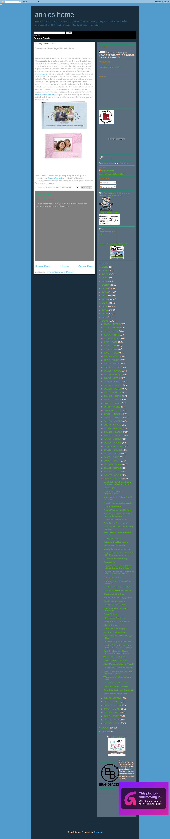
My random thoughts (114, 618)
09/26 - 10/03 (113, 371)
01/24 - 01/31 (112, 712)
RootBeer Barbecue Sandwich (119, 690)
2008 (106, 731)
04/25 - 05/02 (113, 450)
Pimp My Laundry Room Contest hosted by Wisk (117, 652)
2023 (105, 274)
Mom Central (55, 178)
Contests (124, 163)
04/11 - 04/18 (112, 457)
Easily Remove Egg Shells (117, 621)
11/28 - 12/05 (112, 338)
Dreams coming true (114, 594)
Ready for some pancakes (117, 549)
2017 (105, 296)
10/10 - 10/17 (112, 363)
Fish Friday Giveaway (114, 601)
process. (46, 94)
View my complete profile (111, 174)
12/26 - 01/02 (112, 324)
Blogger (98, 832)
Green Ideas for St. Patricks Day (118, 636)
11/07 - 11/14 (111, 349)
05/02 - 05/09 (113, 446)
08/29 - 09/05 (113, 385)
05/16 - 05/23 (113, 439)
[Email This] (82, 187)
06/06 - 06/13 (113, 428)
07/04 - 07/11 (112, 414)
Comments (108, 187)
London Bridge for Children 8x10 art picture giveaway (118, 646)
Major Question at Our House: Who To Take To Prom (119, 572)
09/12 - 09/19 (112, 378)
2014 (105, 306)
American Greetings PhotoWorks (114, 492)
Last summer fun (112, 506)
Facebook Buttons (112, 195)
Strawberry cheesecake (115, 693)
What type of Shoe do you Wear (117, 678)
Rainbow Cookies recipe (116, 542)
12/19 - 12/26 (112, 328)
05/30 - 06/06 (113, 432)
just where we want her (115, 632)
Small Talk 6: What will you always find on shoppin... (117, 483)
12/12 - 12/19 (111, 331)
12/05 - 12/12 (112, 335)
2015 (105, 303)
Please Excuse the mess (116, 660)
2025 (105, 267)
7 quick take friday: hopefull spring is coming (118, 515)
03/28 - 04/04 (113, 464)
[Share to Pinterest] (90, 187)
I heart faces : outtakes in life (118, 667)
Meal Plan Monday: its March (119, 664)
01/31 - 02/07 (112, 709)
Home (64, 266)
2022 (105, 278)
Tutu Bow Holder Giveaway (117, 590)
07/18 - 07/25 (112, 407)
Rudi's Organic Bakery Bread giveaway (118, 498)
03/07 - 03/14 (113, 475)
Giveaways (109, 163)
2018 (105, 292)
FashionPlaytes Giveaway (116, 686)
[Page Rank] (103, 53)
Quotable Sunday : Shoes (117, 683)
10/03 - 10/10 (112, 367)
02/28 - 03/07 (113, 479)
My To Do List (111, 625)
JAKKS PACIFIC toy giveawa (118, 597)
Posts (105, 183)
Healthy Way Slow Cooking (117, 587)
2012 (105, 314)
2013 (105, 310)
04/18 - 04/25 (112, 453)
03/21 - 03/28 (113, 468)
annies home (54, 14)
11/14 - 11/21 (110, 346)
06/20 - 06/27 (113, 421)
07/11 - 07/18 (112, 410)
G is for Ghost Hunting (115, 558)
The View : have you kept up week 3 (117, 582)
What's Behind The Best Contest (115, 609)
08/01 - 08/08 (113, 399)
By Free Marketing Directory (113, 244)
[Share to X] (86, 187)
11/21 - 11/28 (111, 342)
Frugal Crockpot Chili (114, 605)
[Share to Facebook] (88, 187)
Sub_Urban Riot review (115, 523)
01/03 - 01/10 (112, 723)
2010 (105, 321)
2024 (105, 270)
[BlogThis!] (84, 187)
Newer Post (43, 266)
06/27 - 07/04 (113, 417)
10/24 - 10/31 (112, 356)
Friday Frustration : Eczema (117, 510)
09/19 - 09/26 (113, 374)
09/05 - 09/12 (113, 381)
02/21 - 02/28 (113, 698)
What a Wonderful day (115, 657)
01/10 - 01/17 (112, 719)
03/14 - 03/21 (112, 471)
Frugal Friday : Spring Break (117, 503)
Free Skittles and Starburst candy (117, 533)
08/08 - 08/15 (113, 396)
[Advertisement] (116, 92)
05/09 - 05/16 (113, 443)
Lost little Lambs (112, 577)
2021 (105, 281)
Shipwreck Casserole (114, 545)
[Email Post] (77, 187)
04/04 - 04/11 (112, 461)
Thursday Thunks (112, 538)
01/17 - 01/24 (112, 716)
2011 (105, 317)
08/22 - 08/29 (113, 389)
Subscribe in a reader (109, 67)
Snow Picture (110, 614)
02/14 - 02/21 (112, 701)
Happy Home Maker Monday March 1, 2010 (118, 672)
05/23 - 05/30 (113, 435)
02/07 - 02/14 (113, 705)
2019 (105, 288)
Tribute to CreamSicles (115, 519)
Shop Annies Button (109, 212)
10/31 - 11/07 (111, 353)
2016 (105, 299)
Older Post (86, 266)
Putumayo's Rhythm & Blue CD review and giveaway (117, 567)
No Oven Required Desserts (117, 641)
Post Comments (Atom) (61, 272)
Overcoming (110, 562)
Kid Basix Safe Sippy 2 (115, 628)
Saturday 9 (109, 488)
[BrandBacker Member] (110, 786)
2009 (106, 728)
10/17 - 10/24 (112, 360)
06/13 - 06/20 (113, 425)
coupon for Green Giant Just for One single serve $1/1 (118, 554)
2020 (106, 285)
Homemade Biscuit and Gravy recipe (118, 527)
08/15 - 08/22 (113, 392)
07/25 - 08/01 (113, 403)
